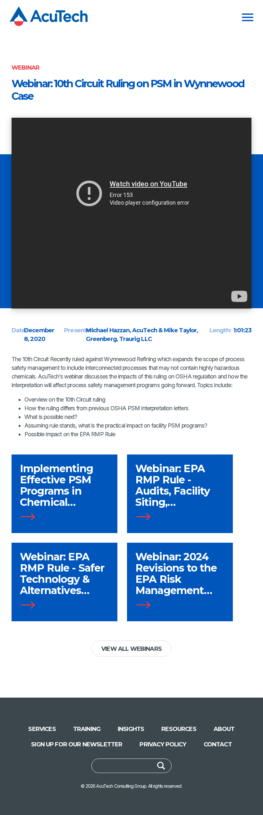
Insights (131, 729)
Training (86, 729)
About (224, 729)
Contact (218, 744)
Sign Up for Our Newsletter (76, 744)
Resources (178, 729)
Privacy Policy (163, 744)
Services (41, 729)
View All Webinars (131, 648)
